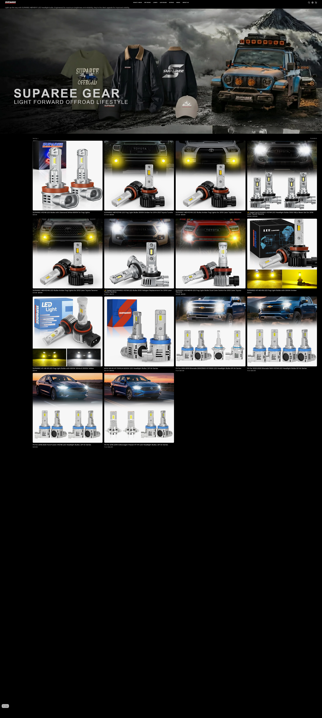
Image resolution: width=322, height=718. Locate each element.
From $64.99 (180, 370)
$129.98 (35, 447)
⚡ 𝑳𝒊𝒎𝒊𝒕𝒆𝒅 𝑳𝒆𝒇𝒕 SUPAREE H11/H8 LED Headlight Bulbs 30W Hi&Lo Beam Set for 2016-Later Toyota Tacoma (280, 213)
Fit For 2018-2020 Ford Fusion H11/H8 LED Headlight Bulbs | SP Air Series (62, 445)
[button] (309, 2)
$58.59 (249, 292)
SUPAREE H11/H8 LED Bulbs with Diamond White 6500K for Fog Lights (61, 212)
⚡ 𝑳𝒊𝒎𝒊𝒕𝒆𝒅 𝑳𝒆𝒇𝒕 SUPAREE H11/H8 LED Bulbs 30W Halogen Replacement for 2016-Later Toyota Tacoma (138, 291)
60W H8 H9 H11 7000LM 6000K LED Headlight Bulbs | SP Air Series (131, 368)
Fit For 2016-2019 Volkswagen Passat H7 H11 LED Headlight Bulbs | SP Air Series (136, 445)
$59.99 (35, 214)
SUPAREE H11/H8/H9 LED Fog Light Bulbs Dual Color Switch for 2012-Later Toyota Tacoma (208, 291)
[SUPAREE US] (10, 3)
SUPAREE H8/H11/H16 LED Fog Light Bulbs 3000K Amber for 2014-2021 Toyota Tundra (138, 212)
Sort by (35, 138)
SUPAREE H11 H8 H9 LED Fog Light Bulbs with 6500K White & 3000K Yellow (63, 368)
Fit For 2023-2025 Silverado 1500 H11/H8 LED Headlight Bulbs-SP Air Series (277, 368)
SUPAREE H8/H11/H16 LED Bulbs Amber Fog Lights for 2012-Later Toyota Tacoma (65, 290)
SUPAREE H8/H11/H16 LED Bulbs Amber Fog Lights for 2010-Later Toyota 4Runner (208, 212)
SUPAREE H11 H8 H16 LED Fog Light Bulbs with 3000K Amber (272, 290)
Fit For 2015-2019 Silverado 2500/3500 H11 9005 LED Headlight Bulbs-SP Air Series (208, 368)
